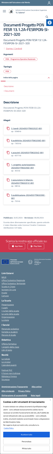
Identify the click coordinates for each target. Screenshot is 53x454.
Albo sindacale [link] (8, 391)
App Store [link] (19, 246)
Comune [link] (5, 295)
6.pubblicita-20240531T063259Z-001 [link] (28, 140)
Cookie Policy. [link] (9, 428)
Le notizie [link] (6, 358)
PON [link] (7, 71)
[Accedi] (49, 3)
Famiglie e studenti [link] (10, 331)
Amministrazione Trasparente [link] (15, 386)
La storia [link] (5, 320)
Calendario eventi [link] (9, 365)
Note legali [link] (35, 395)
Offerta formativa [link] (9, 343)
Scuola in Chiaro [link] (8, 286)
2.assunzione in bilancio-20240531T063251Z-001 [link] (22, 181)
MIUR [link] (4, 277)
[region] (26, 426)
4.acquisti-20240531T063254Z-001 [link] (27, 152)
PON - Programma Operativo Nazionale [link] (20, 59)
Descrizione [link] (9, 86)
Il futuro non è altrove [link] (11, 373)
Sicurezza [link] (6, 379)
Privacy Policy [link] (24, 391)
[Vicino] (50, 399)
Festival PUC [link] (7, 370)
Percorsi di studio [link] (9, 335)
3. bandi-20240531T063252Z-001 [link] (26, 128)
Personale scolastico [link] (10, 328)
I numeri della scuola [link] (10, 310)
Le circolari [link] (6, 362)
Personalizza (26, 441)
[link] (49, 22)
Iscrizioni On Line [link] (9, 289)
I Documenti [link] (9, 90)
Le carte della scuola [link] (10, 313)
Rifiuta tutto (26, 448)
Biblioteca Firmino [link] (9, 376)
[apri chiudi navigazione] (4, 11)
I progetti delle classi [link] (10, 346)
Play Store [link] (37, 246)
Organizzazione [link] (8, 317)
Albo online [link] (37, 386)
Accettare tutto (26, 434)
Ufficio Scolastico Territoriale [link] (13, 283)
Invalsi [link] (4, 292)
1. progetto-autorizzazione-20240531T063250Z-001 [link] (23, 166)
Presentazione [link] (8, 304)
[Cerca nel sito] (47, 17)
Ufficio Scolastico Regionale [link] (13, 280)
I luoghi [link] (5, 307)
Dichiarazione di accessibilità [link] (14, 395)
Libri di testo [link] (7, 350)
